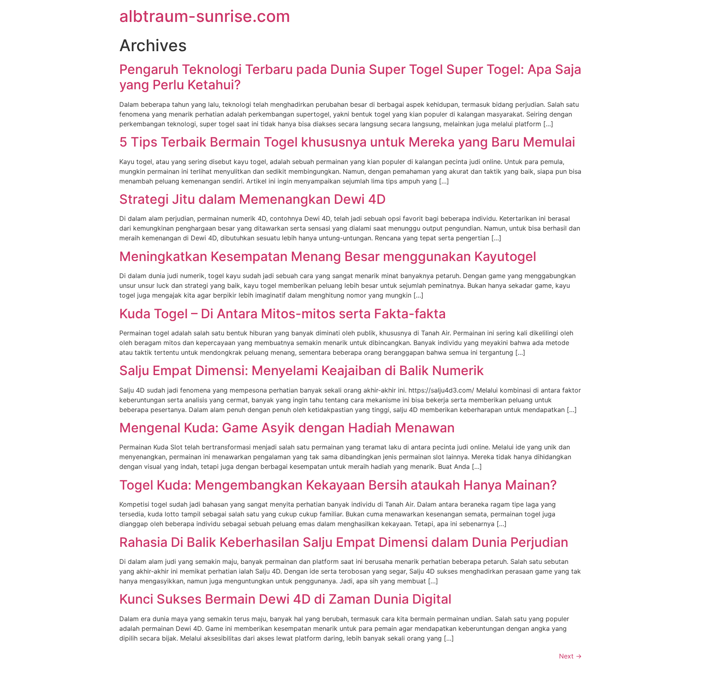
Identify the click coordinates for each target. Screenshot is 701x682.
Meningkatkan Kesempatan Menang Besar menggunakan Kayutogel (327, 256)
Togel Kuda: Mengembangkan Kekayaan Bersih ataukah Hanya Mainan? (338, 485)
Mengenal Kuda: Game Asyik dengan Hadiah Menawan (287, 428)
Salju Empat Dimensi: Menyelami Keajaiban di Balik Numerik (301, 370)
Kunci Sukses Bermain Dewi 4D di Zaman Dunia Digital (285, 599)
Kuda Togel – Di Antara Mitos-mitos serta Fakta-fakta (282, 314)
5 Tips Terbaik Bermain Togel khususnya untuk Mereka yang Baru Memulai (347, 142)
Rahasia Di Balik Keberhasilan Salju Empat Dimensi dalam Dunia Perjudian (343, 542)
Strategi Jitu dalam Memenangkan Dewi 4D (252, 199)
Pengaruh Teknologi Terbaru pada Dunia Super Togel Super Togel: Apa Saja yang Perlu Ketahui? (350, 77)
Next (570, 656)
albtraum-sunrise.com (204, 16)
